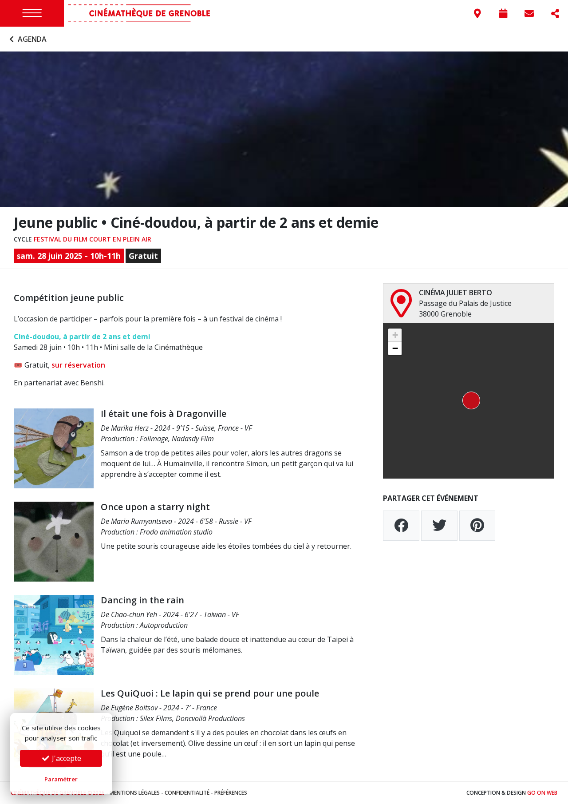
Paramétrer (61, 779)
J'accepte (65, 758)
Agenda (31, 39)
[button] (468, 401)
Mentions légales (135, 792)
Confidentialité (187, 792)
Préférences (230, 792)
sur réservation (78, 365)
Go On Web (542, 792)
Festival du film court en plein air (92, 239)
